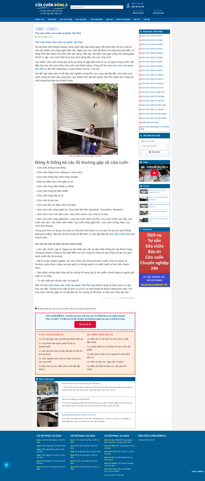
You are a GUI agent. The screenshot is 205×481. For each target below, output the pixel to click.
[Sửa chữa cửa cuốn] (154, 259)
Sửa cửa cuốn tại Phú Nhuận (154, 118)
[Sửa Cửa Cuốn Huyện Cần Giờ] (144, 220)
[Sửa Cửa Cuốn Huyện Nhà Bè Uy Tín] (144, 198)
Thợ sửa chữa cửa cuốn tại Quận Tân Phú (58, 42)
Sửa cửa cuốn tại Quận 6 (152, 57)
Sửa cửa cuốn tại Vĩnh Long (154, 105)
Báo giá (109, 19)
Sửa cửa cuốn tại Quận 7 (152, 62)
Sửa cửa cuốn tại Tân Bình (153, 96)
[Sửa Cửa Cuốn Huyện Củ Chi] (144, 213)
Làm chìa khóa (96, 19)
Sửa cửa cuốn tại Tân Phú (153, 101)
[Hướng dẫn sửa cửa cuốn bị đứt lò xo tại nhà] (47, 420)
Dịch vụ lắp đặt (123, 19)
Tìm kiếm (155, 152)
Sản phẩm (52, 19)
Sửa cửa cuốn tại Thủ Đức (153, 109)
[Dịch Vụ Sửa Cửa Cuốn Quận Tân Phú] (144, 191)
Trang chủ (39, 19)
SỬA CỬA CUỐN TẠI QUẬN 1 (152, 36)
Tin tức (137, 19)
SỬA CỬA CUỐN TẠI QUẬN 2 (152, 40)
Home (40, 29)
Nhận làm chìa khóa (150, 122)
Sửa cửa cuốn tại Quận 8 (152, 66)
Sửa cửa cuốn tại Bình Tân (153, 92)
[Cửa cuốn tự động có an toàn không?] (47, 404)
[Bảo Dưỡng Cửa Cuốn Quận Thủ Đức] (144, 206)
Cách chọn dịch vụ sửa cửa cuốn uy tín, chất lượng (81, 383)
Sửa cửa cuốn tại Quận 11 (153, 79)
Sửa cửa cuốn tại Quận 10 (153, 75)
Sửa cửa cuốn (66, 19)
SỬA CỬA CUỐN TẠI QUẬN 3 (152, 44)
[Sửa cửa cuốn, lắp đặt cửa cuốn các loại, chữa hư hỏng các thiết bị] (52, 9)
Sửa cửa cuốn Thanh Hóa (114, 475)
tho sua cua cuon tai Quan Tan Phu (83, 309)
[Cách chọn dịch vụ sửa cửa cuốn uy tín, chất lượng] (47, 389)
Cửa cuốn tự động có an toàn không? (76, 399)
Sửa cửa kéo (81, 19)
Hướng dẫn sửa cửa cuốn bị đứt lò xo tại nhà (78, 415)
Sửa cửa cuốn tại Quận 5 (152, 53)
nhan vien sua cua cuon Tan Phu (56, 309)
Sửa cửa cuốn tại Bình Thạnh (154, 114)
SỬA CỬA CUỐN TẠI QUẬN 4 (152, 49)
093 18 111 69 (138, 7)
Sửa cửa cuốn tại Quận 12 (153, 83)
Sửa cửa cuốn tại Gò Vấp (152, 88)
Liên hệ (147, 19)
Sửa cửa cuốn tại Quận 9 (152, 70)
